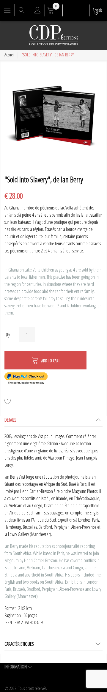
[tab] (53, 421)
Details (10, 420)
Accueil (9, 55)
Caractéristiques (19, 644)
